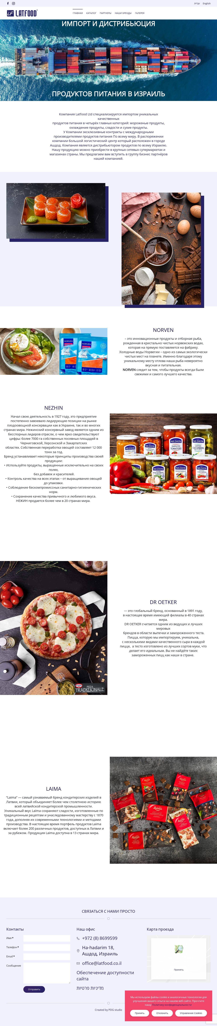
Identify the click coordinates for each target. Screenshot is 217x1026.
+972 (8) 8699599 (99, 938)
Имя (10, 938)
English (207, 3)
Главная (78, 13)
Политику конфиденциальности (172, 1005)
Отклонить (162, 1013)
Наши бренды (123, 13)
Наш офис (86, 929)
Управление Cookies (191, 1013)
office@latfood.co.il (102, 963)
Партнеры (105, 13)
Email (10, 956)
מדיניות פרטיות (90, 988)
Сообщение (13, 965)
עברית (197, 3)
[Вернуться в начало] (22, 13)
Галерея (139, 13)
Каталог (91, 13)
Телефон (12, 947)
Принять (178, 969)
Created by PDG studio (108, 1010)
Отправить (34, 989)
